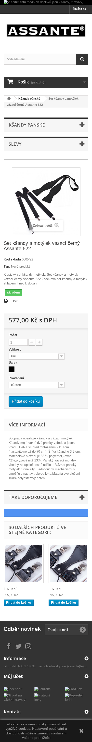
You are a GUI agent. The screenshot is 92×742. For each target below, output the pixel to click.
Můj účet (13, 676)
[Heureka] (42, 689)
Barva (13, 362)
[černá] (11, 369)
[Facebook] (13, 689)
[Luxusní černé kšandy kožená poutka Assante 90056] (69, 564)
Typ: (7, 266)
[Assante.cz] (46, 29)
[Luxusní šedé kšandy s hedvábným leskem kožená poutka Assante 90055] (24, 564)
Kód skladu (12, 259)
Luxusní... (11, 589)
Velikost (15, 349)
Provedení (17, 378)
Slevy (15, 144)
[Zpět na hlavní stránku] (8, 99)
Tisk (14, 301)
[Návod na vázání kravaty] (15, 697)
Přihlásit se (79, 8)
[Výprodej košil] (76, 697)
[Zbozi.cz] (73, 689)
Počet (13, 335)
